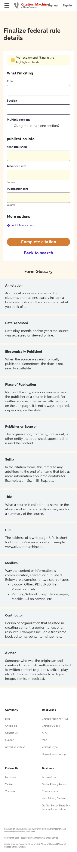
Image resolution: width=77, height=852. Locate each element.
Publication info (17, 188)
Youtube (10, 791)
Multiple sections (18, 119)
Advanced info (16, 166)
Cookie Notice (50, 791)
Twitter (9, 784)
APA (44, 733)
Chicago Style (50, 747)
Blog (7, 719)
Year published (17, 146)
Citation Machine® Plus (55, 719)
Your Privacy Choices (54, 798)
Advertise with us (15, 747)
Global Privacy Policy (54, 784)
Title (10, 81)
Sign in (67, 5)
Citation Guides (51, 726)
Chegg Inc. (11, 726)
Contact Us (11, 733)
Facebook (10, 777)
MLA (44, 740)
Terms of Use (49, 777)
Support (9, 740)
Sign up (52, 5)
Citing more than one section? (36, 126)
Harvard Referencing (54, 754)
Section (12, 100)
